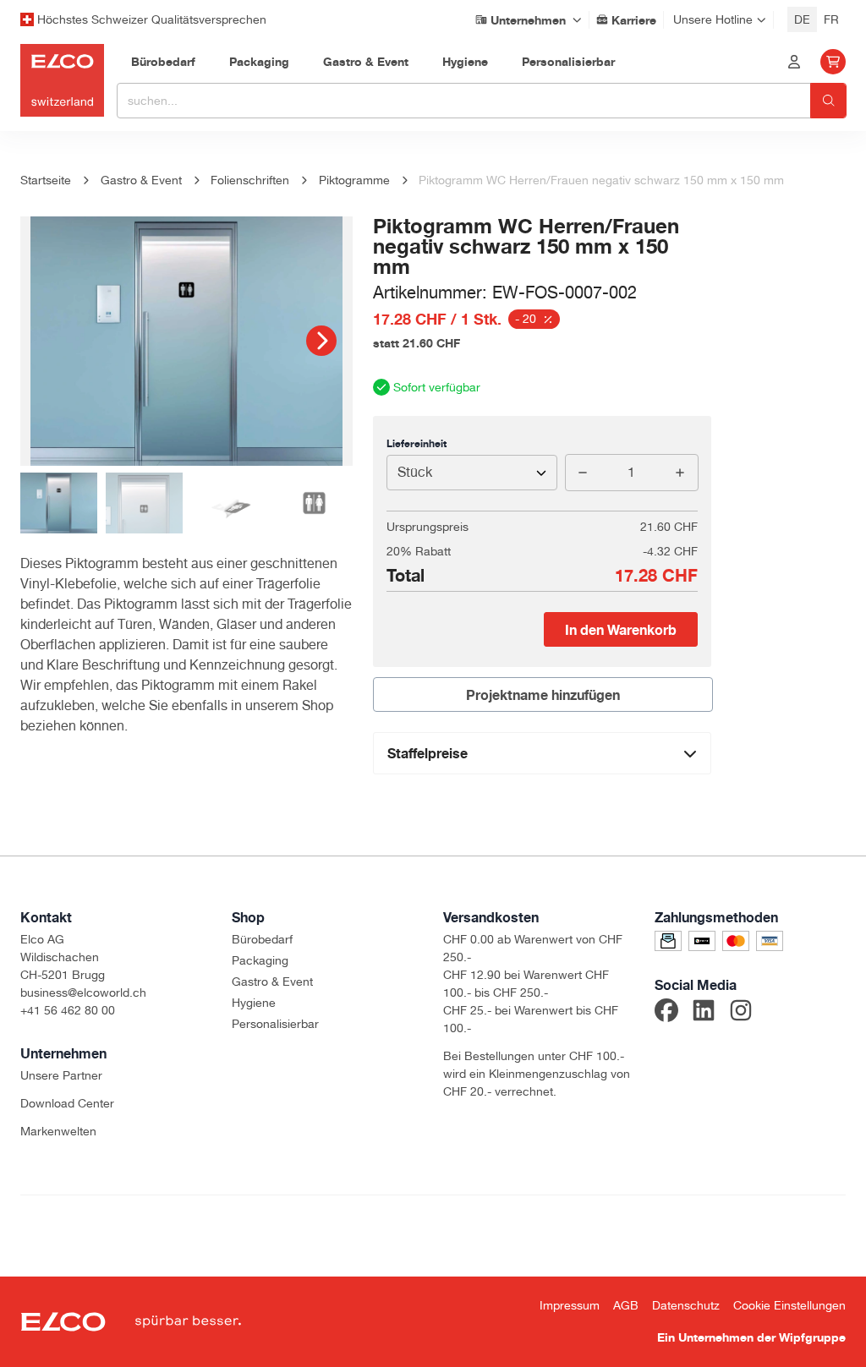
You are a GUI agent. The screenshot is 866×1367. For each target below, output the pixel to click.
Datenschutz (686, 1305)
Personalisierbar (275, 1024)
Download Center (67, 1103)
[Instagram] (741, 1012)
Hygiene (254, 1002)
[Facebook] (666, 1012)
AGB (626, 1305)
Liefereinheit (416, 443)
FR (831, 19)
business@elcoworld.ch (83, 992)
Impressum (570, 1305)
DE (802, 19)
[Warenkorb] (833, 61)
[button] (321, 341)
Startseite (45, 180)
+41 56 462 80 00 (67, 1010)
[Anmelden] (794, 61)
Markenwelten (58, 1131)
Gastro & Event (272, 981)
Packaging (260, 960)
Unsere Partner (61, 1075)
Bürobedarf (262, 939)
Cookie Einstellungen (789, 1305)
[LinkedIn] (703, 1012)
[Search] (828, 101)
